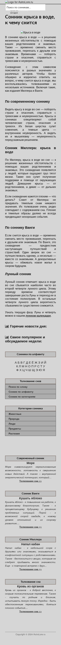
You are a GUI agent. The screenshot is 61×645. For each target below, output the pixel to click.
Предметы (15, 428)
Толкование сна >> (30, 481)
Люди (12, 423)
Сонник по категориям (22, 396)
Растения (14, 433)
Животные (15, 413)
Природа (14, 418)
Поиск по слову (18, 386)
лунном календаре (38, 316)
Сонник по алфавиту (21, 391)
